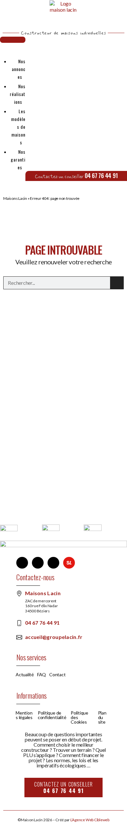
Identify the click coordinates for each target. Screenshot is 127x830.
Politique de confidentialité (52, 715)
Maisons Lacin (15, 198)
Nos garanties (18, 159)
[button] (12, 40)
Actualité (25, 674)
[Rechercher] (117, 282)
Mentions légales (24, 715)
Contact (57, 674)
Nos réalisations (17, 94)
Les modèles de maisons (18, 127)
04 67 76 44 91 (101, 175)
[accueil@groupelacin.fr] (19, 637)
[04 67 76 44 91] (19, 623)
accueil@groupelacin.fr (54, 637)
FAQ (41, 674)
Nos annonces (18, 69)
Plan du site (102, 717)
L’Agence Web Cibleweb (89, 819)
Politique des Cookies (79, 717)
